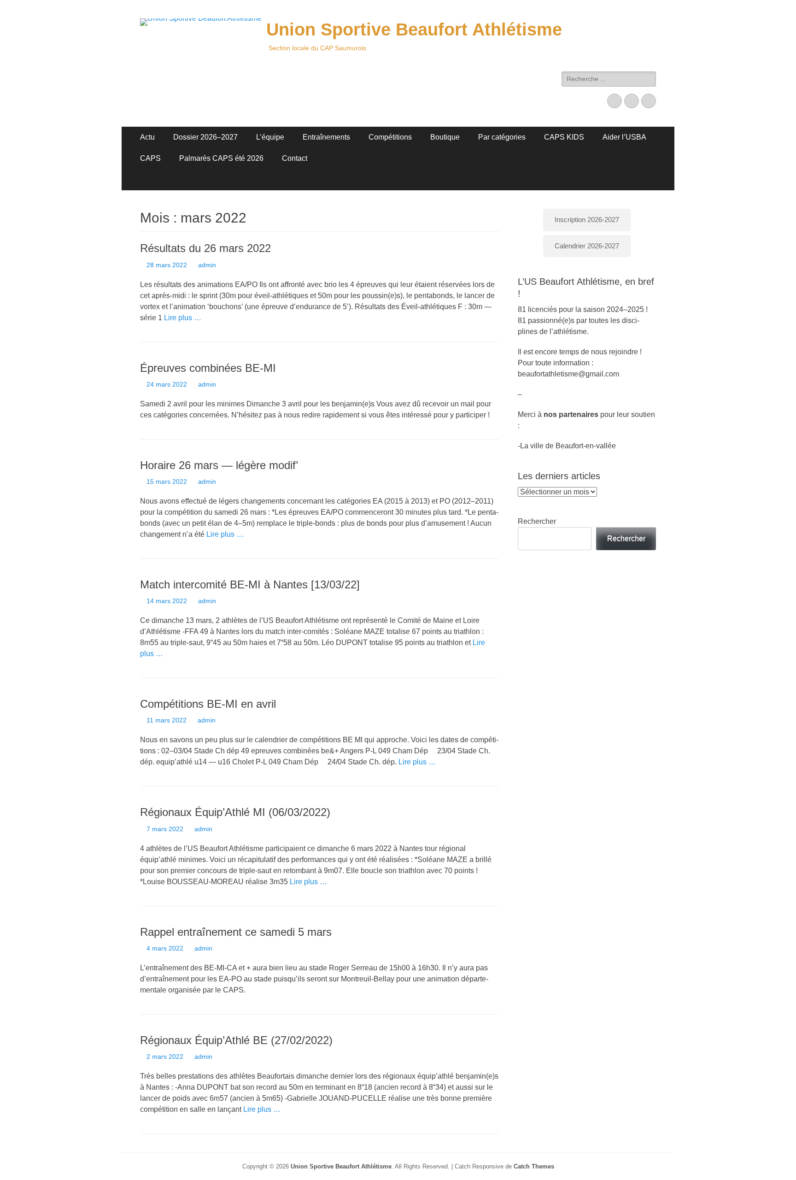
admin (207, 265)
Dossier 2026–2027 (205, 137)
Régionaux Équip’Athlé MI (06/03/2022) (235, 812)
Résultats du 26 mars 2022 (205, 248)
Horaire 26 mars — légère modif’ (219, 465)
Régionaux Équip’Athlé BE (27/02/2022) (236, 1040)
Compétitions (390, 137)
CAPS (150, 158)
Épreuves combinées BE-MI (208, 368)
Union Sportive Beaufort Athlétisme (414, 29)
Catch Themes (534, 1166)
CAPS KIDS (564, 137)
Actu (147, 137)
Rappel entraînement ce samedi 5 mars (236, 932)
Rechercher (537, 521)
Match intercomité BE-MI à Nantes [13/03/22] (250, 584)
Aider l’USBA (624, 137)
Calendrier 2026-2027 (587, 246)
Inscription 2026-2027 (587, 219)
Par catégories (502, 137)
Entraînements (326, 137)
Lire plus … (182, 318)
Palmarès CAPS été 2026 (221, 158)
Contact (294, 158)
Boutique (445, 137)
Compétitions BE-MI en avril (208, 704)
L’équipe (270, 137)
